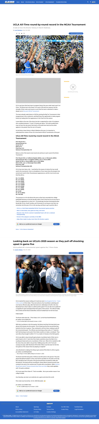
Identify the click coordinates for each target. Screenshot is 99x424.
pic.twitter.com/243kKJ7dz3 (23, 384)
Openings (36, 407)
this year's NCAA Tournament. (31, 111)
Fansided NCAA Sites (61, 2)
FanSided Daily (79, 407)
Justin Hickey (19, 249)
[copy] (24, 33)
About (22, 2)
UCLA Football (23, 396)
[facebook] (90, 1)
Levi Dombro (18, 30)
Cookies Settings (51, 412)
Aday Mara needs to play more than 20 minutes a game (33, 219)
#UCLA (54, 350)
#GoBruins (53, 317)
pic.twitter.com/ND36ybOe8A (24, 352)
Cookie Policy (64, 409)
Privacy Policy (37, 409)
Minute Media (8, 415)
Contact (49, 407)
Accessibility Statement (22, 412)
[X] (87, 1)
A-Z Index (36, 412)
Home (18, 2)
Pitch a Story (19, 409)
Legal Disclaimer (79, 409)
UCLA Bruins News (30, 2)
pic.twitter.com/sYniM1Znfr (23, 319)
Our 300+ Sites (65, 407)
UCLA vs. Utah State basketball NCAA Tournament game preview (35, 208)
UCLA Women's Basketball (26, 229)
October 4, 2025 (37, 321)
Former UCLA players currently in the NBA (29, 216)
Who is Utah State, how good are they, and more (31, 210)
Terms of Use (50, 409)
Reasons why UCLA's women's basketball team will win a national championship (36, 213)
